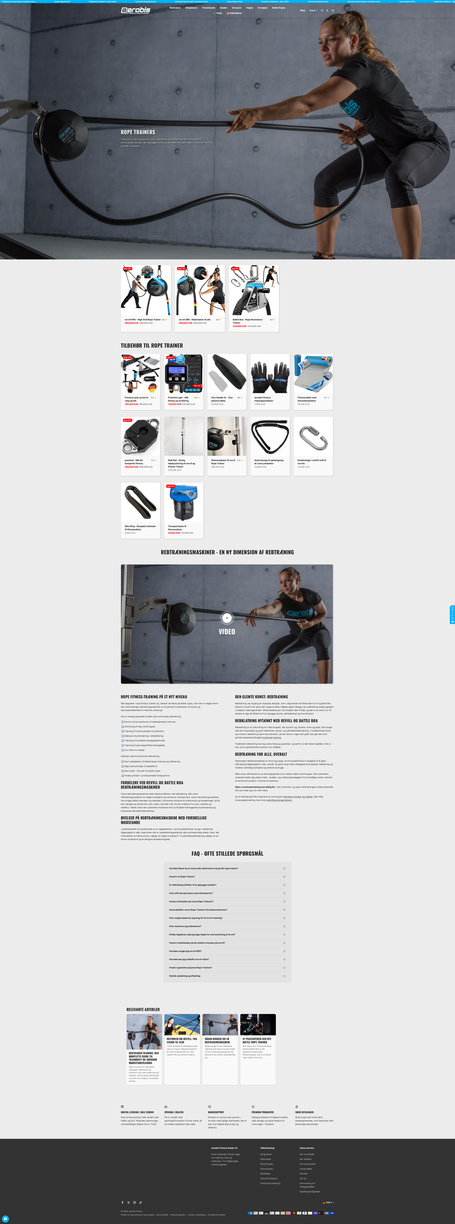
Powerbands (208, 8)
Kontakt (304, 1173)
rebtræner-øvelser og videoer (298, 796)
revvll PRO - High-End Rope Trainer (143, 319)
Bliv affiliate (305, 1159)
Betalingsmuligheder (310, 1191)
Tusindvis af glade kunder (96, 2)
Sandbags (265, 1173)
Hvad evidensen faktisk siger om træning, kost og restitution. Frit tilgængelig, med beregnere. (225, 1159)
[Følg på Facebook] (122, 1202)
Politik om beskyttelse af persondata (137, 1215)
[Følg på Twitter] (128, 1202)
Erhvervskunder (308, 1164)
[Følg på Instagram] (134, 1202)
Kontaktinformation (216, 1215)
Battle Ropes (278, 8)
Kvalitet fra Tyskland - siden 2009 (53, 2)
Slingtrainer (191, 8)
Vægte (249, 8)
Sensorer (236, 8)
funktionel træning (271, 737)
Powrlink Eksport (269, 1178)
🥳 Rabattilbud (234, 13)
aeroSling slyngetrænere (279, 800)
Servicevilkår (162, 1215)
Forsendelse (306, 1169)
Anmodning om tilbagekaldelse (307, 1185)
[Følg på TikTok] (140, 1202)
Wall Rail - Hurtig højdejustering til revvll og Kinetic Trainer (181, 463)
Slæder (223, 8)
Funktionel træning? (270, 1183)
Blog (302, 10)
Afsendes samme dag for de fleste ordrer (142, 2)
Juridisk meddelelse (197, 1215)
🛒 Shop (218, 13)
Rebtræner (175, 8)
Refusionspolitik (178, 1215)
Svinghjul (262, 8)
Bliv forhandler (307, 1154)
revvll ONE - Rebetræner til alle (195, 319)
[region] (227, 1050)
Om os (303, 1178)
